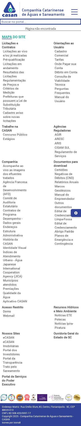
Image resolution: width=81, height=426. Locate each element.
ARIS (58, 143)
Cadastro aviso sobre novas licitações (13, 117)
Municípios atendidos (10, 282)
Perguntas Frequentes (62, 91)
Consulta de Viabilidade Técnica (63, 80)
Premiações (11, 289)
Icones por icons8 (11, 422)
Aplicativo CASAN (15, 301)
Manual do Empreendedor (65, 197)
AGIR (58, 134)
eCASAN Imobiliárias (11, 344)
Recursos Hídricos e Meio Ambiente (66, 309)
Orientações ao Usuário (64, 45)
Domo (7, 311)
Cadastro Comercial (61, 53)
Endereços (10, 227)
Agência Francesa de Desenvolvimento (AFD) (15, 188)
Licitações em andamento (12, 66)
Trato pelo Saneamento (11, 369)
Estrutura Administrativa (13, 233)
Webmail (9, 316)
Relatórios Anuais (67, 182)
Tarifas (59, 59)
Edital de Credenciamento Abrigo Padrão (66, 227)
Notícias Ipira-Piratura (64, 325)
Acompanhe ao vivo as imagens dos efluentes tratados (14, 172)
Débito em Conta (66, 72)
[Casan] (11, 9)
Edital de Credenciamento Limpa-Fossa (66, 215)
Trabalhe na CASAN (10, 128)
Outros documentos (63, 205)
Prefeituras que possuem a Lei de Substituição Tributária (15, 102)
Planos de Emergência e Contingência (64, 239)
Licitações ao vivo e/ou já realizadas (15, 53)
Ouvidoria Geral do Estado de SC (66, 335)
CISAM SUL (62, 147)
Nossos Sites (11, 333)
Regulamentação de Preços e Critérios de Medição (14, 86)
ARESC (59, 139)
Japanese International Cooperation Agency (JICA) (12, 270)
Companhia (9, 162)
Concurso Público (15, 134)
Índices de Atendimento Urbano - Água (12, 256)
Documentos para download (66, 164)
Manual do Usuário (62, 99)
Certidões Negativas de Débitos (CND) (64, 174)
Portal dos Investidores (11, 352)
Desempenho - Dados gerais (12, 221)
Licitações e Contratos (10, 45)
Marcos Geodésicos (63, 188)
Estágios (9, 139)
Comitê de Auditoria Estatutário (10, 202)
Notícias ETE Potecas (63, 317)
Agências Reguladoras (62, 128)
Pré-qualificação (14, 59)
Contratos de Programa (11, 212)
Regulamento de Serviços (66, 154)
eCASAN (8, 337)
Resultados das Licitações (13, 74)
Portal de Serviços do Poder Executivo (14, 380)
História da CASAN (10, 241)
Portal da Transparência (12, 360)
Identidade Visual (14, 248)
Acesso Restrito (12, 307)
